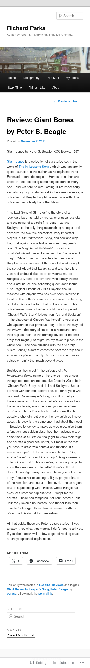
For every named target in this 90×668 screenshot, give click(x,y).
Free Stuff (52, 78)
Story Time (15, 87)
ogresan (12, 593)
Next (78, 101)
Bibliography (31, 78)
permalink (45, 593)
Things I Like (37, 87)
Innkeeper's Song (37, 589)
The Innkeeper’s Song (34, 166)
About (56, 87)
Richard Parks (26, 28)
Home (12, 78)
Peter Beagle (59, 589)
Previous (62, 101)
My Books (72, 78)
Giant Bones (16, 161)
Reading (44, 585)
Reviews (58, 585)
